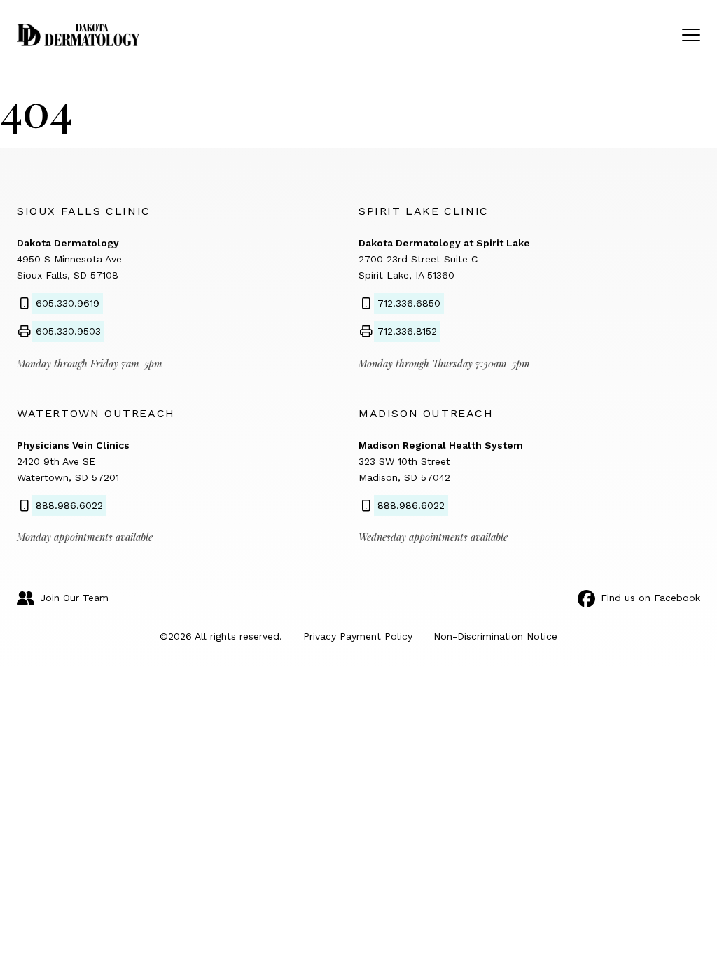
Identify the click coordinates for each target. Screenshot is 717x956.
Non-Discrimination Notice (495, 636)
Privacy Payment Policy (357, 636)
